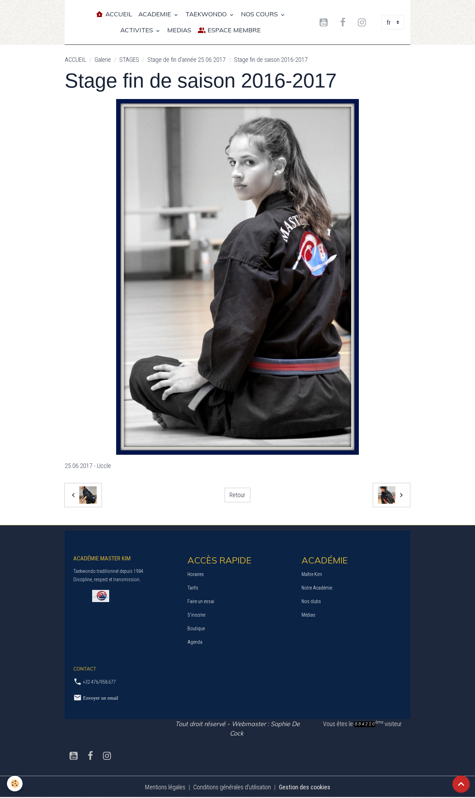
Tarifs (192, 588)
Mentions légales (165, 787)
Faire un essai (200, 601)
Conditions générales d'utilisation (232, 787)
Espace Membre (233, 30)
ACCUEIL (75, 59)
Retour (237, 495)
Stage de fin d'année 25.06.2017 (186, 59)
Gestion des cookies (304, 787)
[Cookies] (15, 783)
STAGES (129, 59)
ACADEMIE (155, 14)
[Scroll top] (461, 784)
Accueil (118, 14)
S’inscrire (196, 615)
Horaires (195, 574)
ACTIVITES (137, 30)
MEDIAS (179, 30)
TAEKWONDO (206, 14)
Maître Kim (311, 574)
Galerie (103, 59)
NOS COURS (260, 14)
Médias (308, 615)
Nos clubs (311, 601)
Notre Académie (316, 588)
